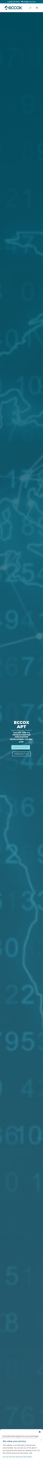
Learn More (20, 747)
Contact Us (21, 754)
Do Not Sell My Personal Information (17, 1457)
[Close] (40, 1440)
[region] (21, 1449)
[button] (40, 1432)
